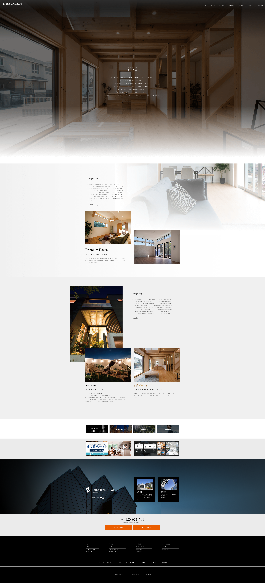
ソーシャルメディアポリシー (134, 574)
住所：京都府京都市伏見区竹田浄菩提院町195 (170, 548)
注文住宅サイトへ (137, 318)
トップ (204, 5)
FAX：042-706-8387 (89, 551)
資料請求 (165, 565)
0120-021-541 (134, 519)
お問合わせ (260, 5)
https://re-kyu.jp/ (165, 549)
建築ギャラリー (120, 565)
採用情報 (241, 5)
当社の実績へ (91, 205)
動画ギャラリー (120, 568)
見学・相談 (165, 568)
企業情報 (231, 5)
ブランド (212, 5)
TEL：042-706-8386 (89, 549)
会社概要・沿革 (132, 568)
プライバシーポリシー (118, 574)
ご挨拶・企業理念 (131, 565)
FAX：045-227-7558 (112, 551)
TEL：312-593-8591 (139, 551)
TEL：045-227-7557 (112, 549)
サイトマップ (148, 574)
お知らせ (250, 5)
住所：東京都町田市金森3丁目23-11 (92, 548)
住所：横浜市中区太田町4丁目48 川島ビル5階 (117, 548)
